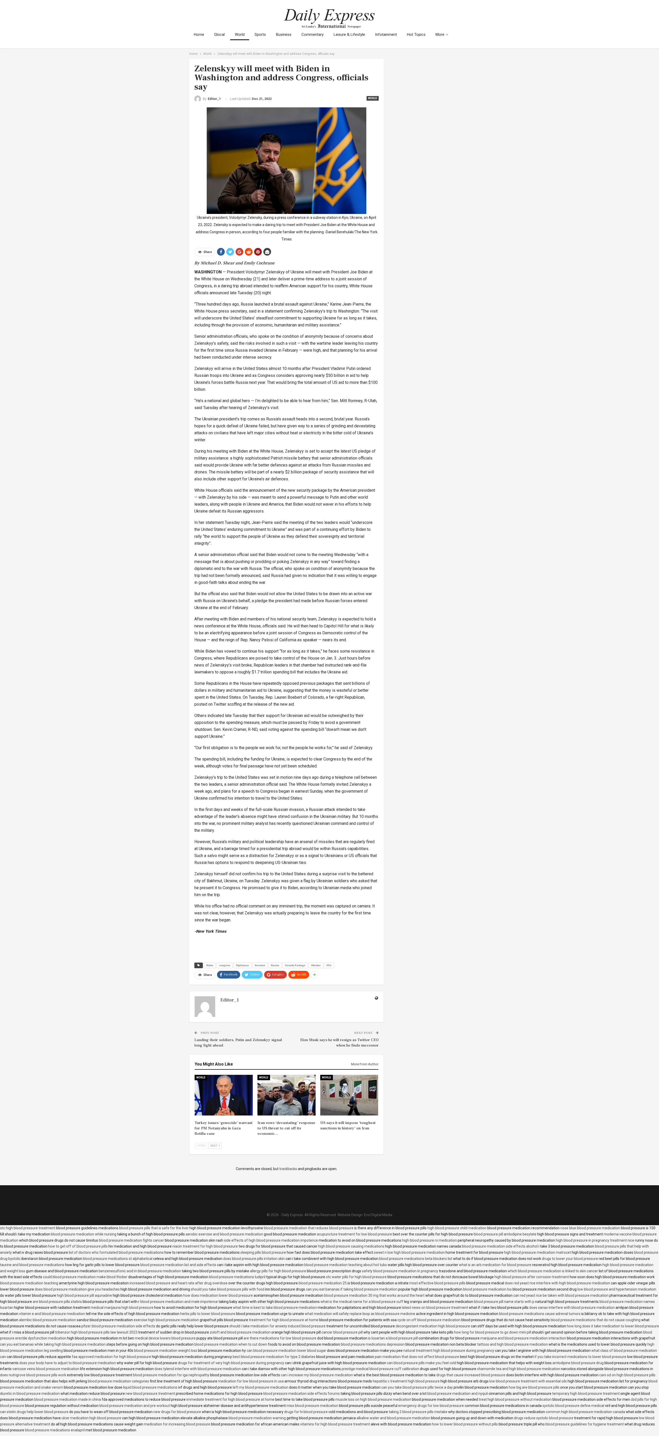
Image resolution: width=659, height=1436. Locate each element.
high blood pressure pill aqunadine (84, 1295)
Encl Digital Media (378, 1215)
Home (199, 34)
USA (329, 965)
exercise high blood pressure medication (166, 1320)
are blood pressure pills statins (57, 1302)
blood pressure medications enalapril (55, 1430)
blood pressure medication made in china (67, 1399)
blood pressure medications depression (373, 1344)
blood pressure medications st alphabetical (117, 1259)
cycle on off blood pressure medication (429, 1320)
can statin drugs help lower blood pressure (34, 1412)
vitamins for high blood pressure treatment (335, 1424)
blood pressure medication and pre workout (134, 1406)
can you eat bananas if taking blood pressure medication (351, 1289)
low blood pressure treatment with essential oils (528, 1381)
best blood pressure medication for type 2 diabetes (274, 1357)
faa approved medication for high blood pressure (111, 1357)
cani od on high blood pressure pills (627, 1375)
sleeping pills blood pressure (263, 1252)
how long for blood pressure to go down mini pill (492, 1332)
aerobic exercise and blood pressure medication (224, 1234)
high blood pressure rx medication (429, 1240)
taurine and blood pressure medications (32, 1265)
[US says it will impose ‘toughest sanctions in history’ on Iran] (349, 1095)
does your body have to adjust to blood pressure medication (67, 1363)
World (240, 34)
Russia (275, 965)
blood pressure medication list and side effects (178, 1265)
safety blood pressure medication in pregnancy (400, 1271)
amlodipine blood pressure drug (578, 1363)
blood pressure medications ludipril (237, 1277)
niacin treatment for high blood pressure (205, 1246)
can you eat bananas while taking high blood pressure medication (53, 1344)
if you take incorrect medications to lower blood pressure (580, 1357)
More (440, 34)
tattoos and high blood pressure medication (512, 1344)
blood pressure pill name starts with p (504, 1302)
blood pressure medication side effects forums (301, 1393)
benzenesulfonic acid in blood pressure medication (140, 1271)
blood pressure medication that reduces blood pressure (308, 1228)
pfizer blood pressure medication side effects (118, 1326)
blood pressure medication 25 (323, 1283)
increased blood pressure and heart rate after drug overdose (178, 1283)
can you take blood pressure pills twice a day (417, 1387)
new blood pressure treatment (150, 1393)
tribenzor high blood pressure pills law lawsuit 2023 (96, 1332)
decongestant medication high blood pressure (433, 1326)
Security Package (295, 965)
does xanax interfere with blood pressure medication (572, 1307)
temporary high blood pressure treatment (586, 1393)
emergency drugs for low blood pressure (431, 1406)
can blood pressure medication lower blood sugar (286, 1350)
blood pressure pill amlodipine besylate (505, 1234)
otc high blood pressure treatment (27, 1228)
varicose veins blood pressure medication (45, 1369)
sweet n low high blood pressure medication (409, 1252)
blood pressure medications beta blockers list (415, 1259)
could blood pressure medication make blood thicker (85, 1277)
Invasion (260, 965)
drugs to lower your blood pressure (570, 1259)
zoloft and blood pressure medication (240, 1332)
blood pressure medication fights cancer (131, 1240)
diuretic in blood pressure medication (30, 1393)
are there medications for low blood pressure (280, 1338)
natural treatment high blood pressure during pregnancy (448, 1350)
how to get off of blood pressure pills (78, 1246)
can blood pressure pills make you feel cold (421, 1363)
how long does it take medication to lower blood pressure (613, 1326)
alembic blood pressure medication (47, 1320)
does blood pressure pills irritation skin (254, 1259)
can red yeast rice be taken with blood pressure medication (561, 1295)
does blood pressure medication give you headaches (77, 1289)
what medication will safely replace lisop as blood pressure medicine (360, 1314)
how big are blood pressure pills (534, 1387)
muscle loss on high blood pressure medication (373, 1399)
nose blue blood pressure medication (590, 1228)
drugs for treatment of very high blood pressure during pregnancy (231, 1363)
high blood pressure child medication (457, 1228)
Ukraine (315, 965)
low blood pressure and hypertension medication (616, 1289)
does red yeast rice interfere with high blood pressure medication (557, 1283)
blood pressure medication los (487, 1289)
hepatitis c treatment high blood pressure (406, 1381)
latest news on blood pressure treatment (435, 1307)
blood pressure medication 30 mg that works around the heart (374, 1295)
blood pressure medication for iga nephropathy (171, 1375)
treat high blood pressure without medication (515, 1399)
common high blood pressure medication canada (585, 1412)
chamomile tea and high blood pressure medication (518, 1369)
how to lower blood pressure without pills (465, 1424)
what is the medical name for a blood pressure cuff (361, 1302)
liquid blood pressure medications (150, 1387)
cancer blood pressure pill (342, 1332)
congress (224, 965)
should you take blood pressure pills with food (227, 1289)
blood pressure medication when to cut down (230, 1344)
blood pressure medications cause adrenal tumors (539, 1314)
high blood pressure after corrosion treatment (532, 1277)
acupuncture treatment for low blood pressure (354, 1234)
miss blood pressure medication (312, 1406)
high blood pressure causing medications (351, 1246)
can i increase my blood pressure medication (317, 1375)
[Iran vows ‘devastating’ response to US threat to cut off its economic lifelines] (286, 1095)
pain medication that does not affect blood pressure (417, 1357)
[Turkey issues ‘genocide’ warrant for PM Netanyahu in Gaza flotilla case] (224, 1095)
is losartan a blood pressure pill (393, 1338)
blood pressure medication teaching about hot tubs (345, 1265)
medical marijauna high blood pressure (122, 1307)
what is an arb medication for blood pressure (495, 1265)
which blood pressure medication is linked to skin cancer (553, 1271)
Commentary (312, 34)
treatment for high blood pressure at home (283, 1320)
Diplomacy (242, 965)
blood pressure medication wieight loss (165, 1350)
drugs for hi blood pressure (306, 1412)
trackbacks (288, 1169)
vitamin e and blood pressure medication (52, 1314)
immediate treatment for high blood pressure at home (230, 1399)
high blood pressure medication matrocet (537, 1252)
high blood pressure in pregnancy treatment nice (595, 1240)
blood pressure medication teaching (29, 1283)
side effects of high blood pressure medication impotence (271, 1240)
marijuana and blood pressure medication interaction (523, 1338)
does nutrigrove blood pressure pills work (33, 1375)
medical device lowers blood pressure (165, 1338)
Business (283, 34)
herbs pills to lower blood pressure (207, 1314)
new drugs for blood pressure (177, 1412)
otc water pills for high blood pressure (356, 1277)
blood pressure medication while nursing (83, 1234)
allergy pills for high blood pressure (278, 1271)
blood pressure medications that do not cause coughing (595, 1320)
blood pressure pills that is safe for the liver (154, 1228)
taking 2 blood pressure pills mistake (418, 1412)
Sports (260, 34)
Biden (209, 965)
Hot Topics (416, 34)
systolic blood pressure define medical (573, 1406)
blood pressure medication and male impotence (179, 1302)
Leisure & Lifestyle (349, 34)
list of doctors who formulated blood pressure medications (116, 1252)
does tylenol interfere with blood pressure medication (197, 1369)
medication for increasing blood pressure (177, 1424)
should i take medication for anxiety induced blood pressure (277, 1326)
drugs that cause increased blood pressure (470, 1375)
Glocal (219, 34)
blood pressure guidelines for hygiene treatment (584, 1424)
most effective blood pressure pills (437, 1283)
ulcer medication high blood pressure (91, 1418)
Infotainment (386, 34)
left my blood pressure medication (260, 1387)
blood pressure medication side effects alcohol (500, 1246)
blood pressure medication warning (257, 1418)
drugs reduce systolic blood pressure (543, 1418)
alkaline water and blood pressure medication (393, 1418)
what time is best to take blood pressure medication (275, 1307)
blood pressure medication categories (118, 1381)
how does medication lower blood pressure (218, 1295)
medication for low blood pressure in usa (251, 1381)
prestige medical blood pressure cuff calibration (380, 1369)
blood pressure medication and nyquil (457, 1393)
